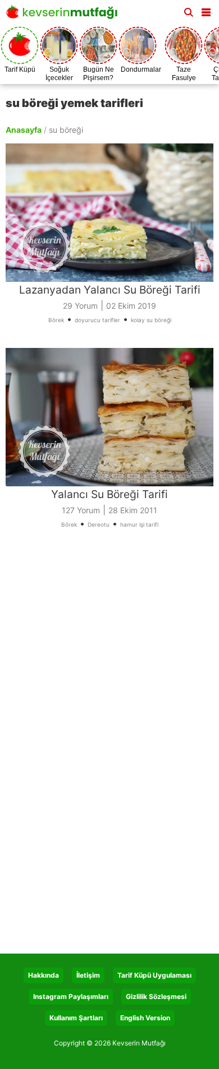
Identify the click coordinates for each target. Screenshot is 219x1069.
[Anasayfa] (64, 15)
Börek (56, 320)
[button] (206, 10)
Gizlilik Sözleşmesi (156, 996)
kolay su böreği (151, 320)
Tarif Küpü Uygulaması (154, 975)
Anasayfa (24, 129)
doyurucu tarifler (97, 320)
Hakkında (43, 975)
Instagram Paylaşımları (70, 996)
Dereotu (99, 524)
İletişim (88, 975)
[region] (109, 648)
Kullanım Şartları (76, 1018)
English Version (145, 1018)
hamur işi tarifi (139, 524)
